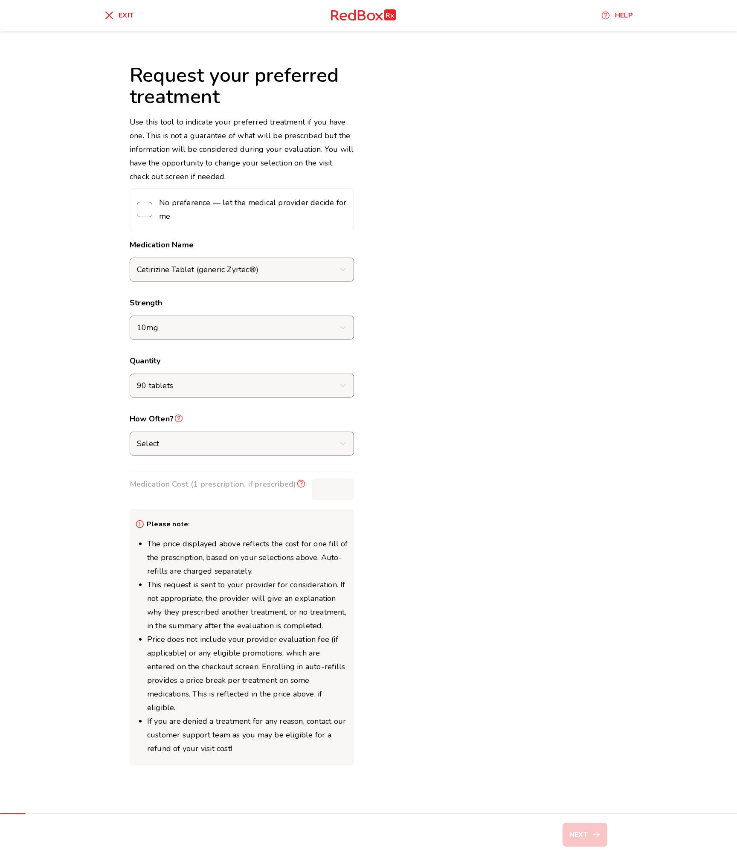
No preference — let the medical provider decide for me (252, 209)
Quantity (145, 361)
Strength (146, 303)
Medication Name (162, 245)
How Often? (152, 419)
